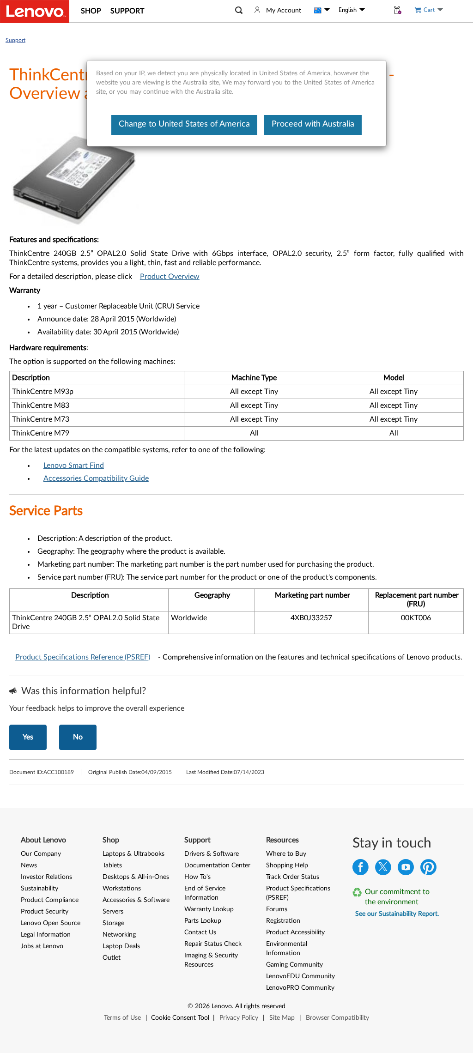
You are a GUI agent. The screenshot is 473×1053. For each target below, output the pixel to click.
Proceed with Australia (313, 124)
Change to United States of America (184, 124)
